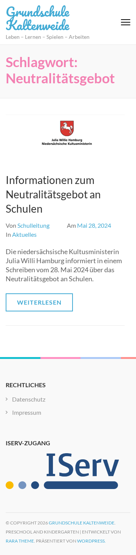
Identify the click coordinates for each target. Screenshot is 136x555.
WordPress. (91, 541)
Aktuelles (24, 234)
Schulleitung (33, 225)
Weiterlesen (39, 302)
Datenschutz (28, 399)
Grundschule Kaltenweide (37, 18)
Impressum (26, 412)
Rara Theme (20, 541)
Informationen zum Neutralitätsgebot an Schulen (53, 194)
